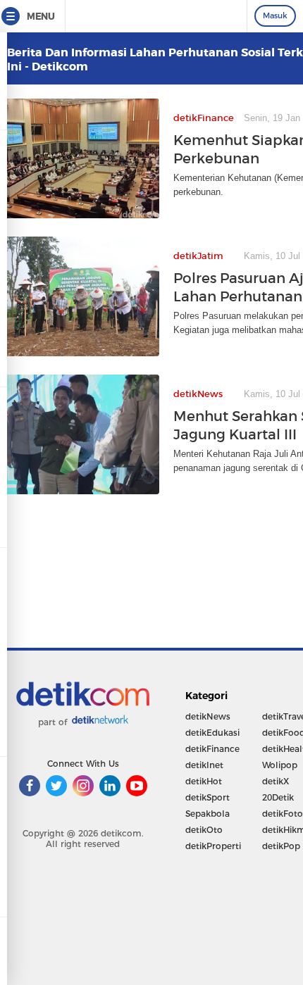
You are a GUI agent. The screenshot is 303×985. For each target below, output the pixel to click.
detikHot (203, 781)
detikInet (204, 765)
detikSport (207, 797)
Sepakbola (207, 813)
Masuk (275, 15)
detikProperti (213, 846)
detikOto (204, 829)
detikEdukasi (212, 732)
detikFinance (212, 749)
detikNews (207, 716)
